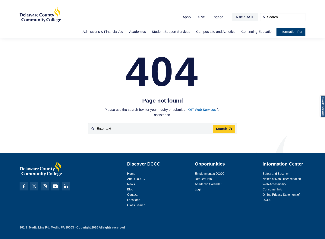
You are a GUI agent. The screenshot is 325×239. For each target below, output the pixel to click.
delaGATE (246, 17)
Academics (137, 32)
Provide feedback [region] (323, 106)
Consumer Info (272, 189)
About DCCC (136, 179)
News (131, 184)
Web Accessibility (274, 184)
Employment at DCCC (210, 173)
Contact (132, 194)
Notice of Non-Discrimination (282, 179)
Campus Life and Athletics (215, 32)
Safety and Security (276, 173)
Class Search (136, 205)
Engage (217, 17)
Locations (133, 200)
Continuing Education (257, 32)
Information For (290, 32)
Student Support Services (171, 32)
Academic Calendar (208, 184)
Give (201, 17)
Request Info (203, 179)
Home (131, 173)
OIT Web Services (202, 110)
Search (221, 129)
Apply (187, 17)
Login (198, 189)
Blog (130, 189)
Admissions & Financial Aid (103, 32)
